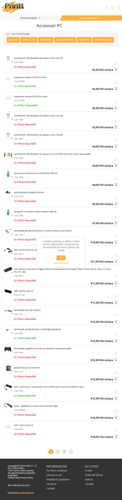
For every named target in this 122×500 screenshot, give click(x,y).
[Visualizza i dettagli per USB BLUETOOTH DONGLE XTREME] (8, 193)
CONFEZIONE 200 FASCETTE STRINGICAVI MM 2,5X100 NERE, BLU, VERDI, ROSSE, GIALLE (52, 154)
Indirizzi (89, 479)
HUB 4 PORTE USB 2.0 (23, 291)
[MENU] (119, 8)
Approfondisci (61, 263)
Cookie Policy (14, 478)
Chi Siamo (51, 484)
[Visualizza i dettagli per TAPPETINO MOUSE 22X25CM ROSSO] (8, 98)
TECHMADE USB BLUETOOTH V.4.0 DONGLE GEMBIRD (37, 329)
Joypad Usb (29, 40)
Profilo (88, 470)
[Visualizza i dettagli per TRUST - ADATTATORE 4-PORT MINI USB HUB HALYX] (8, 405)
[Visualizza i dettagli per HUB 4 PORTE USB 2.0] (8, 291)
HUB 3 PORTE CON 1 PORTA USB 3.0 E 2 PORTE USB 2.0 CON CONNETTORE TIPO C (49, 387)
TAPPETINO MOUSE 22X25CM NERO (30, 77)
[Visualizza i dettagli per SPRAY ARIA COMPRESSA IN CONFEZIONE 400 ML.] (8, 174)
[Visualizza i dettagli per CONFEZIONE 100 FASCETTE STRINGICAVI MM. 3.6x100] (8, 116)
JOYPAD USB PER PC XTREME (27, 367)
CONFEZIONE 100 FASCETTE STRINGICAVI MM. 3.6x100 (38, 115)
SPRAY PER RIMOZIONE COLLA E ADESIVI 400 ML (35, 211)
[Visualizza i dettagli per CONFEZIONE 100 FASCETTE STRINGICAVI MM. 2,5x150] (8, 58)
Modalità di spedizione (58, 479)
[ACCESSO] (106, 7)
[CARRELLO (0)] (112, 7)
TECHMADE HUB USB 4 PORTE (27, 310)
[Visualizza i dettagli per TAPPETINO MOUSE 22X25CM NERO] (8, 79)
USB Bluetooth (65, 40)
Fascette (84, 40)
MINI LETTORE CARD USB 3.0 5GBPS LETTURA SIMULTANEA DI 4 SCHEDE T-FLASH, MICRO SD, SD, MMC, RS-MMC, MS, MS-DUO (62, 270)
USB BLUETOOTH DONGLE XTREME (29, 192)
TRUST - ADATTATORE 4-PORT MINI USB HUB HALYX (36, 406)
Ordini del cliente (94, 475)
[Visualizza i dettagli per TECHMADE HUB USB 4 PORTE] (8, 310)
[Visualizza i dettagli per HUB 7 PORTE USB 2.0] (8, 427)
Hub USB (13, 40)
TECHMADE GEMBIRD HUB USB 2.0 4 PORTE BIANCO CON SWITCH (43, 230)
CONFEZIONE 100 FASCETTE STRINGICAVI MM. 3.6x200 (38, 135)
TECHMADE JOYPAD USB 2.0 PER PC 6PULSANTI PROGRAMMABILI (42, 348)
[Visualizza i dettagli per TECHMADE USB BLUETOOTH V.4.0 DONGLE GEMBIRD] (8, 330)
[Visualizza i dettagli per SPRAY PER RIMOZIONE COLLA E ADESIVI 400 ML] (8, 212)
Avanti (71, 451)
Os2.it (27, 485)
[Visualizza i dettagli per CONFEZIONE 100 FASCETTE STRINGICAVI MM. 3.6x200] (8, 135)
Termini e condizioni (56, 470)
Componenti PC (103, 40)
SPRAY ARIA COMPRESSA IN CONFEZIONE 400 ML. (36, 173)
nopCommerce (26, 493)
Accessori (45, 40)
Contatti (50, 488)
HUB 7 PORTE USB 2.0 (23, 425)
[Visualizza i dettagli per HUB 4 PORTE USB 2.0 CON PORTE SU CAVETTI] (8, 250)
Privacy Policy (27, 478)
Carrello (89, 484)
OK (61, 258)
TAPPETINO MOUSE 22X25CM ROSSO (30, 96)
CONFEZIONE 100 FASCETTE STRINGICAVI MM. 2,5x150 (38, 58)
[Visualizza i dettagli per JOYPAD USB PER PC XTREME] (8, 368)
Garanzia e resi (54, 475)
